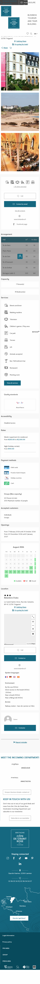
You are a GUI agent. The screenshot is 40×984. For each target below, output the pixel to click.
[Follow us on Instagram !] (8, 858)
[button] (31, 34)
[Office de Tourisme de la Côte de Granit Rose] (13, 21)
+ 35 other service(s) (20, 187)
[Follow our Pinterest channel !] (32, 858)
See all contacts (20, 211)
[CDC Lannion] (8, 967)
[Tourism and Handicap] (34, 967)
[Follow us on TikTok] (20, 858)
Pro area (6, 948)
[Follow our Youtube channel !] (26, 858)
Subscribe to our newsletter (20, 818)
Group (5, 955)
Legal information (8, 935)
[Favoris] (27, 33)
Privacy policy (7, 942)
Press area (7, 961)
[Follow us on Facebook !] (14, 858)
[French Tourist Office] (26, 967)
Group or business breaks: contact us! (17, 792)
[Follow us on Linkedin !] (20, 864)
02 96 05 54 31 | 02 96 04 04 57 (20, 881)
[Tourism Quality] (17, 967)
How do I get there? (19, 918)
